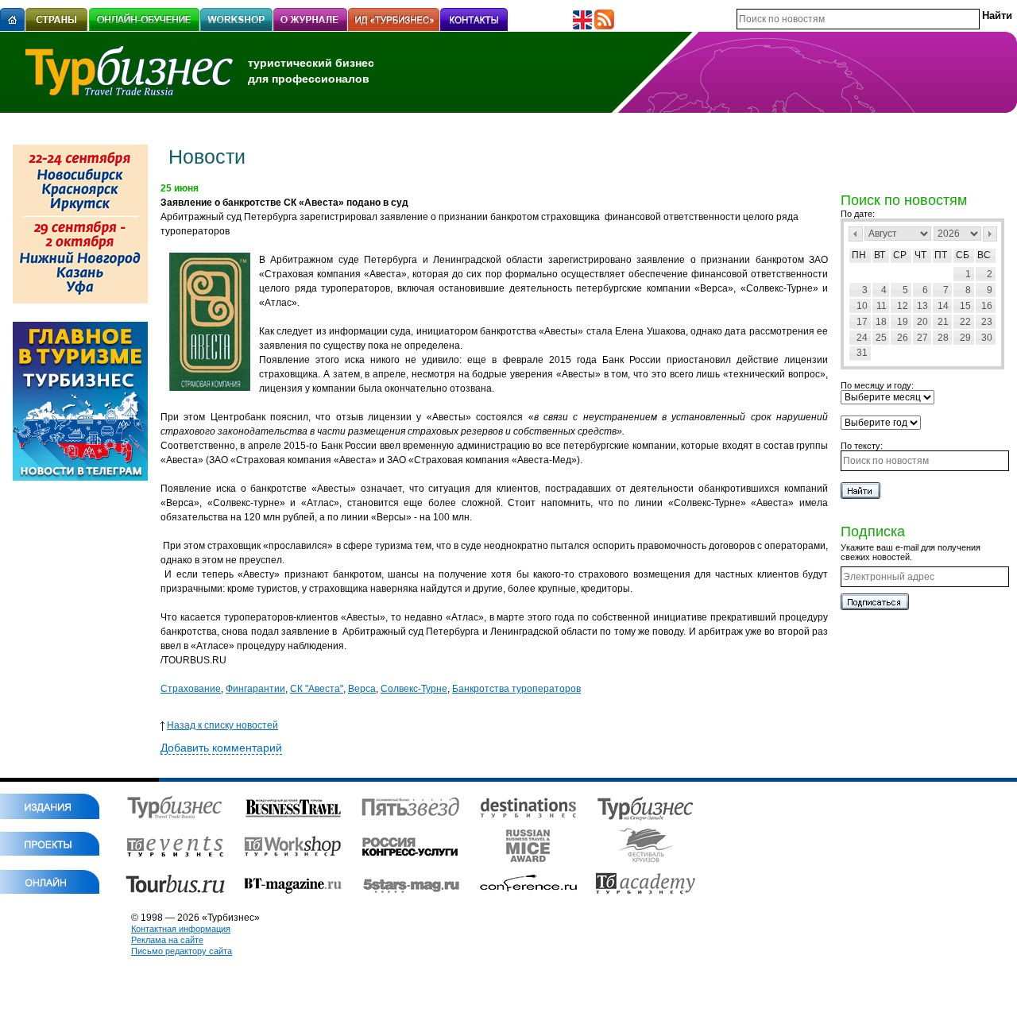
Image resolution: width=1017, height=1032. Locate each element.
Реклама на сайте (167, 940)
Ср (900, 255)
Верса (362, 688)
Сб (962, 255)
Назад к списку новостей (222, 725)
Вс (984, 255)
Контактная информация (180, 928)
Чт (920, 255)
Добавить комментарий (221, 747)
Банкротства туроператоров (516, 688)
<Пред (856, 234)
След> (990, 234)
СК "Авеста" (316, 688)
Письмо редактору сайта (181, 951)
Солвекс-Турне (414, 688)
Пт (940, 255)
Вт (879, 255)
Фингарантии (255, 688)
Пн (859, 255)
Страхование (190, 688)
